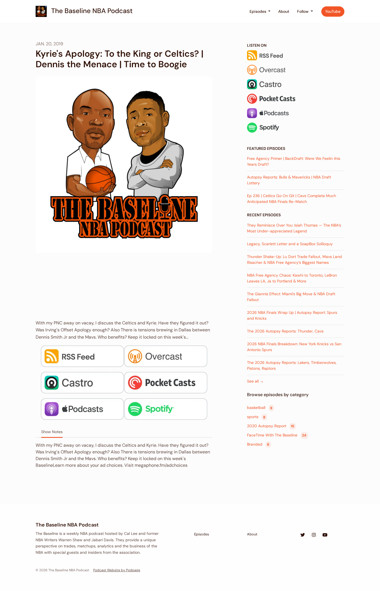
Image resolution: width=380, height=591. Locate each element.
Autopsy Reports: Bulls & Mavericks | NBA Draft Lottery (289, 180)
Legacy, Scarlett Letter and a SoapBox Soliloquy (290, 243)
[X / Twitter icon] (302, 535)
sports (256, 416)
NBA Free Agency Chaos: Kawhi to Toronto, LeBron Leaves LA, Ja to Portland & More (292, 278)
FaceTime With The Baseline (276, 435)
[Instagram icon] (314, 535)
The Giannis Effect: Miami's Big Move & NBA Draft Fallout (291, 296)
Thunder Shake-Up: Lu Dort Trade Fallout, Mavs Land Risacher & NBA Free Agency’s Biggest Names (294, 259)
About (283, 11)
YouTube (332, 11)
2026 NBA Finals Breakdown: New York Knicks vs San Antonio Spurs (294, 346)
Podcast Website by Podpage (116, 570)
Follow (303, 11)
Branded (258, 444)
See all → (255, 381)
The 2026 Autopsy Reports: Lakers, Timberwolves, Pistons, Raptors (292, 365)
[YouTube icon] (325, 535)
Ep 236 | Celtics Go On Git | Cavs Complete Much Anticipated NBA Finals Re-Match (291, 198)
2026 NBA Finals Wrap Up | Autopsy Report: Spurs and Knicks (292, 315)
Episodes (258, 11)
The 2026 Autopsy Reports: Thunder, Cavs (285, 331)
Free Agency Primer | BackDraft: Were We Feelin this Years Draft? (293, 161)
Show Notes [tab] (52, 431)
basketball (259, 407)
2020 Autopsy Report (270, 425)
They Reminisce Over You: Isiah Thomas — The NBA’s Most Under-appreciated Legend (294, 228)
